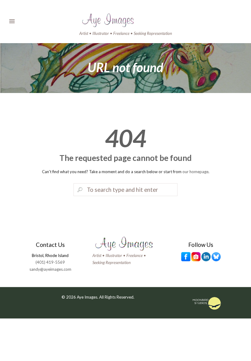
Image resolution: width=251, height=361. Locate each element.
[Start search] (79, 190)
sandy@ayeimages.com (50, 269)
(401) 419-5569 (50, 262)
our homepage (195, 171)
